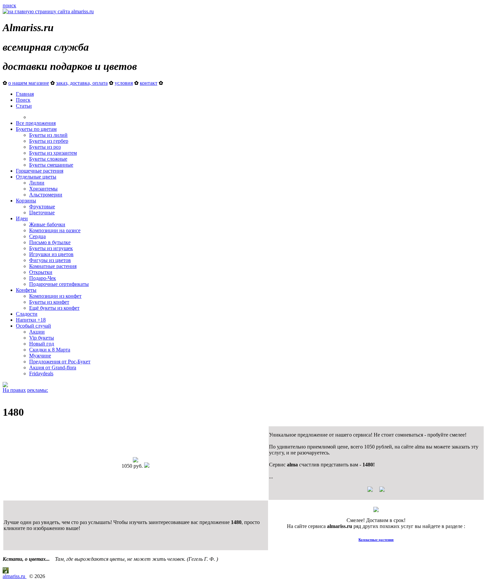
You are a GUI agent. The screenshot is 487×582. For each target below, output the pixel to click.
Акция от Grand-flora (52, 367)
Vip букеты (41, 338)
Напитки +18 (31, 320)
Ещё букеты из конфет (54, 308)
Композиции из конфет (55, 296)
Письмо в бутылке (50, 242)
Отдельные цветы (36, 177)
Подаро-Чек (42, 278)
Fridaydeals (41, 373)
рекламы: (37, 390)
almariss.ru (15, 576)
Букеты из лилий (48, 135)
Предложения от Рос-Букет (59, 361)
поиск (9, 5)
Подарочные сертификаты (59, 284)
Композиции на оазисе (55, 230)
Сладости (26, 314)
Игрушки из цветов (51, 254)
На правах (14, 390)
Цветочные (42, 212)
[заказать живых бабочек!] (5, 385)
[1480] (135, 460)
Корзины (26, 200)
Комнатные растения (53, 266)
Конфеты (26, 290)
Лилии (36, 182)
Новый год (41, 343)
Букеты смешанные (51, 165)
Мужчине (40, 355)
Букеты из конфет (49, 302)
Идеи (22, 218)
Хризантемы (43, 188)
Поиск (23, 100)
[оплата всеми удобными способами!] (376, 510)
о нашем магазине (28, 83)
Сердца (37, 236)
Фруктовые (42, 206)
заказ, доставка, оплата (82, 83)
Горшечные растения (39, 171)
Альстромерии (45, 194)
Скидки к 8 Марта (49, 349)
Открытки (40, 272)
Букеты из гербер (48, 141)
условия (124, 83)
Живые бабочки (47, 224)
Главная (25, 94)
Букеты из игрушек (51, 248)
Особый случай (33, 326)
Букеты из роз (45, 147)
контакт (148, 83)
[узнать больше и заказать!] (376, 492)
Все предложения (36, 123)
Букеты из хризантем (53, 153)
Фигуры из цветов (50, 260)
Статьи (24, 106)
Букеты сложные (48, 159)
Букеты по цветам (36, 129)
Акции (37, 332)
